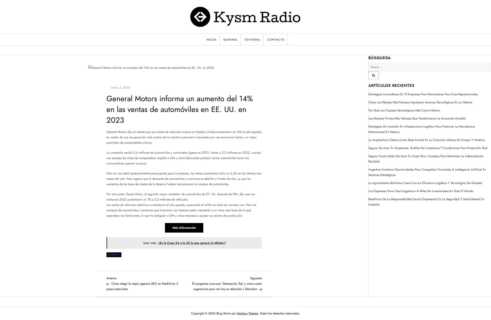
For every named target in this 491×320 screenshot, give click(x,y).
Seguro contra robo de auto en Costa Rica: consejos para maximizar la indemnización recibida (426, 159)
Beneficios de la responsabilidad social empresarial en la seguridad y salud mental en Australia (426, 202)
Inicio (211, 39)
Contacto (276, 39)
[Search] (373, 75)
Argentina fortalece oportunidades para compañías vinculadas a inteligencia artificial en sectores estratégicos (427, 172)
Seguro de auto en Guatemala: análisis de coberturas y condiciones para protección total (428, 148)
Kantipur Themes (247, 313)
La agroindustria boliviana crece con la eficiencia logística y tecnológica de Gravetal (425, 183)
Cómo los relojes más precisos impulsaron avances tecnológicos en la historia (420, 102)
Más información (184, 227)
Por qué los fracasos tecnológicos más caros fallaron (404, 110)
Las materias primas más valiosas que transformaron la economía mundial (416, 118)
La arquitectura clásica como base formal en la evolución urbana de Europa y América (426, 140)
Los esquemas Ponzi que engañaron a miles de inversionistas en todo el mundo (420, 191)
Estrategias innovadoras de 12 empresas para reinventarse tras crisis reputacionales (423, 94)
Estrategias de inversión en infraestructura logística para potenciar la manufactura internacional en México (421, 129)
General (230, 39)
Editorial (252, 39)
